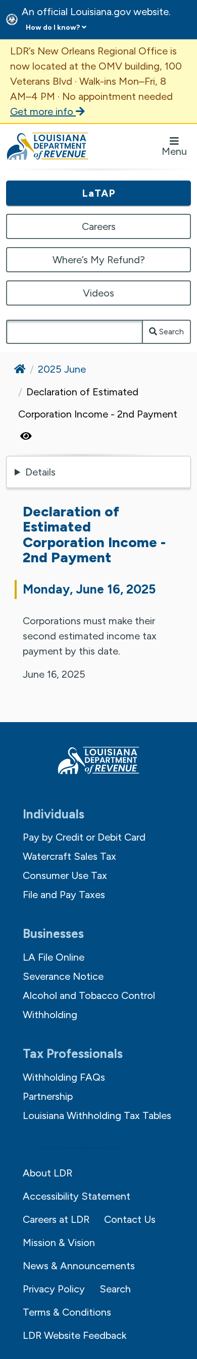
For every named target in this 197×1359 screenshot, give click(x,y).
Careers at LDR (56, 1219)
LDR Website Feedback (74, 1335)
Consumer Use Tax (65, 875)
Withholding (50, 1015)
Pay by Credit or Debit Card (84, 837)
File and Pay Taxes (64, 895)
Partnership (48, 1096)
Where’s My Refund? (99, 260)
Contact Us (130, 1219)
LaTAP (99, 193)
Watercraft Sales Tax (69, 856)
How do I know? (53, 27)
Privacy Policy (54, 1289)
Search (170, 331)
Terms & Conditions (67, 1312)
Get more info (43, 111)
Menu (174, 151)
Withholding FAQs (64, 1077)
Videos (98, 293)
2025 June (62, 369)
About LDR (47, 1173)
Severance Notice (63, 976)
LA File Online (53, 957)
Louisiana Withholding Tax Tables (97, 1115)
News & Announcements (79, 1266)
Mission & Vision (59, 1242)
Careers (99, 226)
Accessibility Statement (76, 1196)
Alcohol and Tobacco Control (89, 995)
